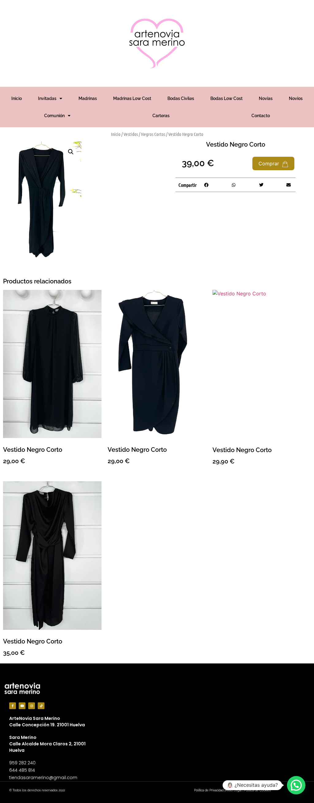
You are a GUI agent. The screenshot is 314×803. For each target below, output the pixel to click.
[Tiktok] (41, 705)
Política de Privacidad (209, 790)
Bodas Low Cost (226, 98)
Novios (296, 98)
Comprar (269, 163)
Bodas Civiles (180, 98)
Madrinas (87, 98)
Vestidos (131, 134)
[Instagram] (31, 705)
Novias (266, 98)
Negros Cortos (153, 134)
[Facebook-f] (12, 705)
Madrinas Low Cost (132, 98)
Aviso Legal (233, 790)
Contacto (260, 115)
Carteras (161, 115)
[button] (70, 151)
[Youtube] (22, 705)
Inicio (16, 98)
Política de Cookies (257, 790)
